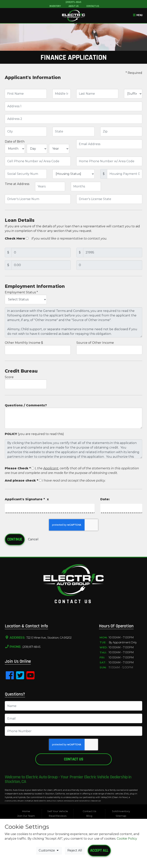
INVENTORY (55, 6)
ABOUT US (73, 6)
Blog (89, 815)
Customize (47, 850)
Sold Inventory (121, 811)
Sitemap (121, 815)
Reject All (74, 850)
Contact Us (73, 759)
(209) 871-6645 (73, 2)
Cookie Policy (127, 838)
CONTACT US (92, 6)
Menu (139, 15)
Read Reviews (57, 815)
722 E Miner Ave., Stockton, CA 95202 (49, 637)
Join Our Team (26, 815)
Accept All (99, 850)
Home (26, 811)
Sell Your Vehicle (57, 811)
